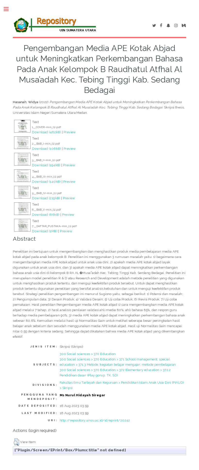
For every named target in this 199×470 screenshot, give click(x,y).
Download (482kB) (46, 132)
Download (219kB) (46, 198)
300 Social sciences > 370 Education (88, 354)
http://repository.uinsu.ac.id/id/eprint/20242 (95, 420)
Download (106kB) (46, 148)
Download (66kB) (45, 214)
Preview (70, 132)
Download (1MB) (45, 231)
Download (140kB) (46, 181)
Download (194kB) (46, 165)
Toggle (8, 9)
